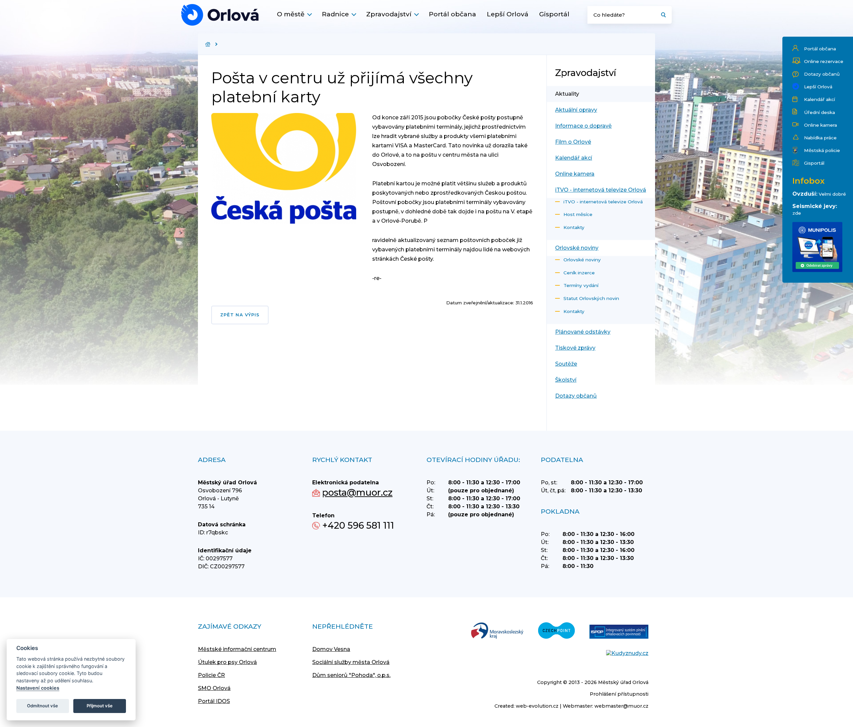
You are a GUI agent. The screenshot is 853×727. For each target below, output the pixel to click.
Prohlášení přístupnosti (619, 694)
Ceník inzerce (579, 272)
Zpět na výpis (240, 314)
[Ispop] (618, 632)
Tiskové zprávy (575, 348)
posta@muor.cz (357, 492)
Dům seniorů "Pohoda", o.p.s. (351, 675)
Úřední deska (819, 112)
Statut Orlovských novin (591, 298)
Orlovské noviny (576, 248)
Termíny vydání (580, 285)
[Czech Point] (556, 631)
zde (796, 213)
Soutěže (566, 364)
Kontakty (573, 227)
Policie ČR (211, 675)
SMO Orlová (214, 688)
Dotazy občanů (822, 74)
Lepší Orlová (507, 14)
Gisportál (554, 14)
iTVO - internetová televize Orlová (600, 190)
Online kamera (820, 125)
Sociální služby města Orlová (351, 662)
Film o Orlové (573, 142)
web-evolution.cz (537, 706)
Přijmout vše (100, 705)
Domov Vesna (331, 649)
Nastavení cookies (37, 688)
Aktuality (567, 94)
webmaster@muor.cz (621, 706)
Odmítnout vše (42, 705)
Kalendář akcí (819, 99)
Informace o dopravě (583, 126)
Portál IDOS (214, 701)
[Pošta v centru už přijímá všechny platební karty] (220, 15)
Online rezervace (823, 61)
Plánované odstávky (582, 332)
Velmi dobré (832, 194)
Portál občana (452, 14)
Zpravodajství (389, 14)
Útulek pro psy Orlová (227, 662)
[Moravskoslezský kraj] (497, 631)
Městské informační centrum (237, 649)
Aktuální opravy (576, 110)
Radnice (335, 14)
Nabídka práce (820, 137)
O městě (291, 14)
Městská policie (822, 150)
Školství (565, 380)
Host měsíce (577, 214)
